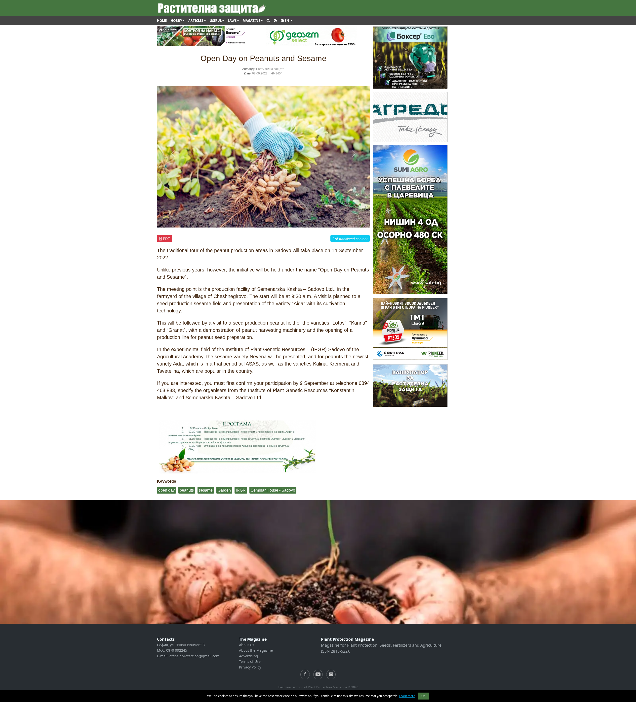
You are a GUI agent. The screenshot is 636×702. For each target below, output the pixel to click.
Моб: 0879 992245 (172, 650)
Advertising (248, 656)
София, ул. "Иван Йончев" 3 (181, 644)
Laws (232, 20)
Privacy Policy (250, 667)
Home (162, 20)
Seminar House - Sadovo (273, 490)
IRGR (241, 490)
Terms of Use (250, 661)
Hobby (176, 20)
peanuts (187, 490)
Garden (224, 490)
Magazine (251, 20)
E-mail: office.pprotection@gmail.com (188, 656)
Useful (216, 20)
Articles (195, 20)
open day (166, 490)
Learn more (407, 696)
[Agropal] (410, 385)
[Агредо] (410, 117)
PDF (166, 239)
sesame (206, 490)
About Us (246, 644)
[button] (286, 20)
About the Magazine (256, 650)
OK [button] (423, 696)
